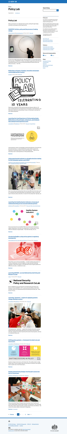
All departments (35, 424)
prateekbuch (10, 375)
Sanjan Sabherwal (16, 162)
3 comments (15, 409)
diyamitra (16, 375)
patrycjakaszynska (19, 33)
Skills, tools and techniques (35, 205)
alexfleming (17, 123)
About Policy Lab (46, 38)
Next (28, 414)
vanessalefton (10, 123)
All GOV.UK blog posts (21, 424)
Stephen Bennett (11, 33)
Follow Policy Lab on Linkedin (48, 49)
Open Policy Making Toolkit (48, 41)
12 (25, 414)
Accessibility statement (13, 425)
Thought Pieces (32, 123)
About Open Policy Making (48, 40)
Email (45, 55)
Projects (24, 163)
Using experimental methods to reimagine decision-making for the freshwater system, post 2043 (24, 159)
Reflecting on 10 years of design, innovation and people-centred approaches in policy (23, 71)
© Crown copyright (54, 430)
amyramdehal (33, 162)
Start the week (45, 66)
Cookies (21, 425)
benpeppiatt (22, 162)
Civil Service (17, 13)
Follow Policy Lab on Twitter (48, 46)
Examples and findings (15, 163)
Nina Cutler (27, 162)
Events (44, 67)
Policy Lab (14, 9)
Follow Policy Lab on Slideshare (48, 48)
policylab (10, 74)
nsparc (9, 276)
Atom (53, 55)
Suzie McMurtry (24, 240)
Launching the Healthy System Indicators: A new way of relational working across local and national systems (23, 202)
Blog (9, 6)
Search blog (46, 8)
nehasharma (10, 162)
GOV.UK (29, 424)
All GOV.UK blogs (12, 424)
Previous (12, 414)
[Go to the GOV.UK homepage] (12, 2)
